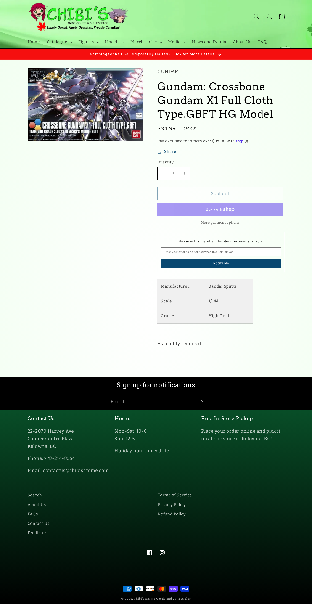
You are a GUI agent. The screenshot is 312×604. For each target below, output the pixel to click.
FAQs (33, 514)
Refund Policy (172, 514)
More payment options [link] (220, 222)
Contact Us (39, 523)
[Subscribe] (201, 401)
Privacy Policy (172, 504)
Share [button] (170, 151)
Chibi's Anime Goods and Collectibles (162, 598)
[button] (59, 42)
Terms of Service (175, 495)
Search (35, 495)
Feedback (37, 532)
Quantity (165, 162)
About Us (37, 504)
